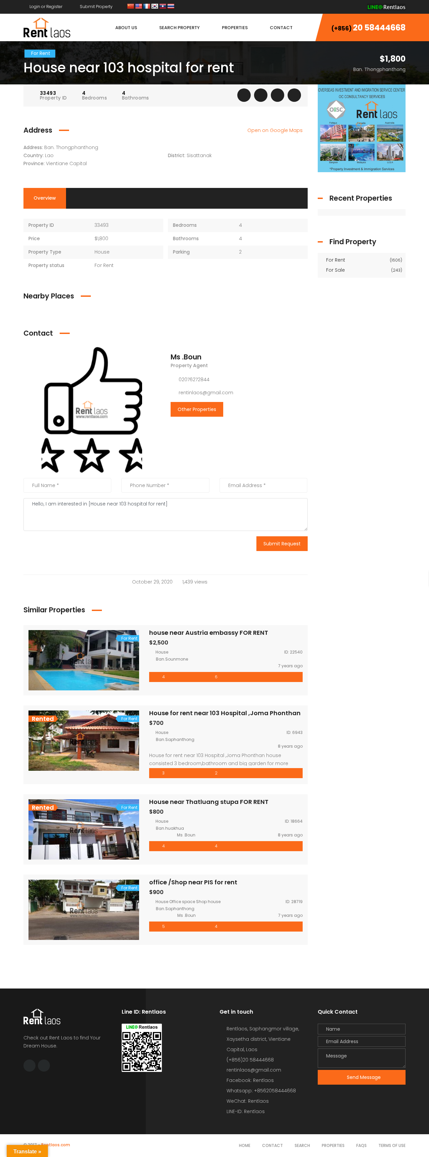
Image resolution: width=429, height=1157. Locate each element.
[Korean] (155, 6)
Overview (45, 198)
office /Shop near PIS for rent (193, 882)
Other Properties (197, 409)
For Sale (364, 270)
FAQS (361, 1145)
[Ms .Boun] (92, 409)
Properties (333, 1145)
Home (244, 1145)
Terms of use (392, 1145)
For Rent (364, 260)
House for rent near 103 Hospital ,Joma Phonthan (225, 713)
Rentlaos (254, 1111)
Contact (272, 1145)
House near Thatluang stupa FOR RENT (208, 802)
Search (302, 1145)
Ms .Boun (186, 357)
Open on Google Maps (275, 130)
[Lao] (163, 6)
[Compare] (277, 95)
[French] (146, 6)
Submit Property (96, 6)
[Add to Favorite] (260, 95)
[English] (138, 6)
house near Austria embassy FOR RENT (208, 632)
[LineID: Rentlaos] (386, 6)
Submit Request (282, 543)
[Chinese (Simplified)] (130, 6)
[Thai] (171, 6)
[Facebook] (344, 6)
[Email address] (357, 6)
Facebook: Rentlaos (250, 1080)
